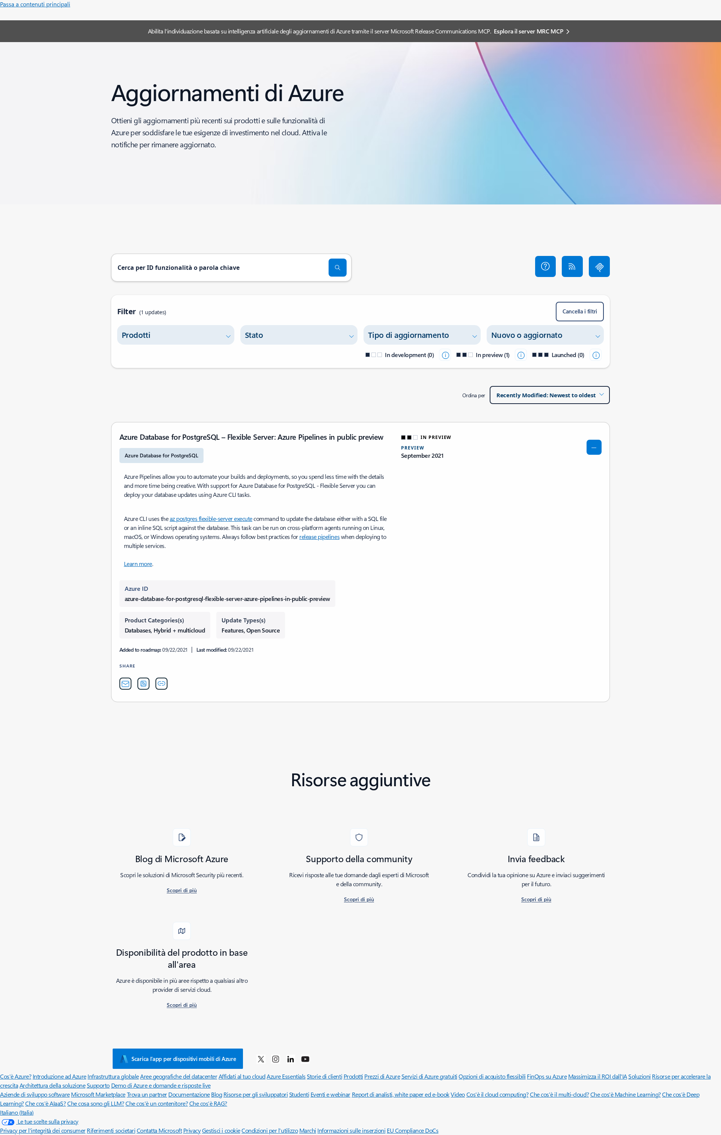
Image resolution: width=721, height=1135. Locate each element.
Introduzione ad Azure (59, 1076)
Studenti (299, 1094)
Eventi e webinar (330, 1094)
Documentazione (189, 1094)
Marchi (307, 1130)
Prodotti (353, 1076)
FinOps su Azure (547, 1076)
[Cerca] (338, 268)
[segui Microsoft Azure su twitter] (260, 1059)
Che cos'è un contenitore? (156, 1103)
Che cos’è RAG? (208, 1103)
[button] (545, 266)
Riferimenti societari (111, 1130)
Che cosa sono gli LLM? (95, 1103)
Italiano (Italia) (17, 1112)
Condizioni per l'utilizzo (269, 1130)
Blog (216, 1094)
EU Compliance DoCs (412, 1130)
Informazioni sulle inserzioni (351, 1130)
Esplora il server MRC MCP (528, 31)
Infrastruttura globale (113, 1076)
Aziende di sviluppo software (35, 1094)
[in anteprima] (521, 354)
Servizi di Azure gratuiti (429, 1076)
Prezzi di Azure (382, 1076)
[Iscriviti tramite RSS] (572, 266)
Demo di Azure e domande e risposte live (161, 1085)
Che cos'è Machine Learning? (625, 1094)
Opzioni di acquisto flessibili (492, 1076)
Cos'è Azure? (15, 1076)
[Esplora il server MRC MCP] (599, 266)
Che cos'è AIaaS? (45, 1103)
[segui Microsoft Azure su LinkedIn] (290, 1059)
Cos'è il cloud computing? (497, 1094)
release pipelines (319, 536)
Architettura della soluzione (53, 1085)
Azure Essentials (286, 1076)
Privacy (192, 1130)
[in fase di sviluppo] (445, 354)
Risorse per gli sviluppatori (255, 1094)
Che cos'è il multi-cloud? (559, 1094)
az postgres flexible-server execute (211, 518)
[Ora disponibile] (595, 354)
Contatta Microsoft (159, 1130)
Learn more (138, 564)
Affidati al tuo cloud (242, 1076)
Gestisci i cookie (221, 1130)
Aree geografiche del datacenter (178, 1076)
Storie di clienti (324, 1076)
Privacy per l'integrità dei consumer (43, 1130)
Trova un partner (147, 1094)
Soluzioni (639, 1076)
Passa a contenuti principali (35, 4)
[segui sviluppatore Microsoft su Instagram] (275, 1059)
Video (458, 1094)
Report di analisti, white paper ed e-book (400, 1094)
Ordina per (473, 395)
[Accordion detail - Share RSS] (143, 684)
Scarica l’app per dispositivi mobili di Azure (183, 1058)
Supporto (98, 1085)
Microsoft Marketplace (98, 1094)
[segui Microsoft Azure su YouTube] (305, 1059)
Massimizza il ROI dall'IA (597, 1076)
